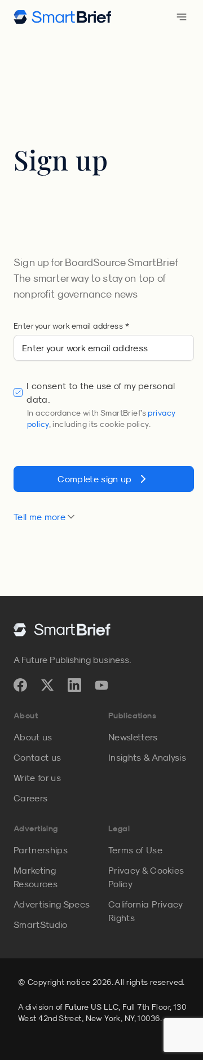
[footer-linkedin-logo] (74, 685)
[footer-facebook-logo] (20, 685)
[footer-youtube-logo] (101, 685)
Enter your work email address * (71, 325)
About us (33, 737)
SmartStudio (41, 924)
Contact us (37, 757)
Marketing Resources (36, 877)
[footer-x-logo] (47, 685)
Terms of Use (135, 850)
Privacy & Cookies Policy (146, 877)
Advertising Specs (52, 904)
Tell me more (39, 517)
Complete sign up (94, 479)
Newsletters (133, 737)
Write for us (37, 778)
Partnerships (41, 850)
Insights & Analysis (147, 757)
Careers (30, 798)
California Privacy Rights (145, 911)
